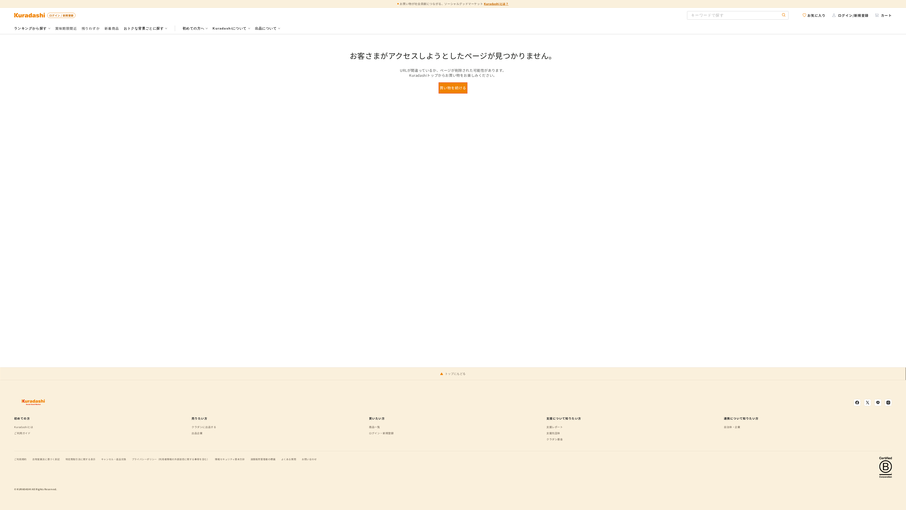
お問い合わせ (309, 459)
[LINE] (877, 402)
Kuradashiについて (230, 28)
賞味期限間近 (66, 28)
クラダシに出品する (204, 427)
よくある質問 (288, 459)
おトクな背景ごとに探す (144, 28)
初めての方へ (193, 28)
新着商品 (112, 28)
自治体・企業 (732, 427)
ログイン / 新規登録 (61, 15)
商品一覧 (374, 427)
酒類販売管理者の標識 (263, 459)
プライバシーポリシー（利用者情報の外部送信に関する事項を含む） (171, 459)
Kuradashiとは (23, 427)
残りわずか (91, 28)
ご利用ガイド (22, 433)
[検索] (784, 15)
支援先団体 (553, 433)
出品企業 (197, 433)
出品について (266, 28)
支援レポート (554, 427)
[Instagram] (888, 402)
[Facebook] (857, 402)
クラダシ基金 (554, 439)
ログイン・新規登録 (381, 433)
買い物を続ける (453, 87)
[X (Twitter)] (867, 402)
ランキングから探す (30, 28)
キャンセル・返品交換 (113, 459)
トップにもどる (455, 373)
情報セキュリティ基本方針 (230, 459)
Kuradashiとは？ (496, 4)
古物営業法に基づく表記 (46, 459)
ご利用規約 (20, 459)
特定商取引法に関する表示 (81, 459)
